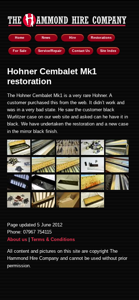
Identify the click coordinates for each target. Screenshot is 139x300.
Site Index (108, 51)
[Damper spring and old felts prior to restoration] (92, 153)
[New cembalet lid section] (67, 188)
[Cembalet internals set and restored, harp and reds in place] (43, 153)
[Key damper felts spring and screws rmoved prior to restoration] (43, 170)
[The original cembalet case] (92, 206)
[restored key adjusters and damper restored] (18, 206)
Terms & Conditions (53, 239)
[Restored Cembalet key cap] (43, 206)
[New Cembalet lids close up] (18, 188)
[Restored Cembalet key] (67, 206)
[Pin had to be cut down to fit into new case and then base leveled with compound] (92, 188)
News (46, 37)
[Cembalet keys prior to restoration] (67, 153)
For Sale (19, 51)
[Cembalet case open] (18, 153)
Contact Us (81, 51)
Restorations (101, 37)
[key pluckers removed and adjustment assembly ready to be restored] (92, 170)
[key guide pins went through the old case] (67, 170)
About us (17, 239)
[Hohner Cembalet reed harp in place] (117, 153)
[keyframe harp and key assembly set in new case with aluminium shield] (117, 170)
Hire (72, 37)
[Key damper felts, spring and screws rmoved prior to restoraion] (18, 170)
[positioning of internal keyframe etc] (117, 188)
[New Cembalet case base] (43, 188)
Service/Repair (50, 51)
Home (19, 37)
